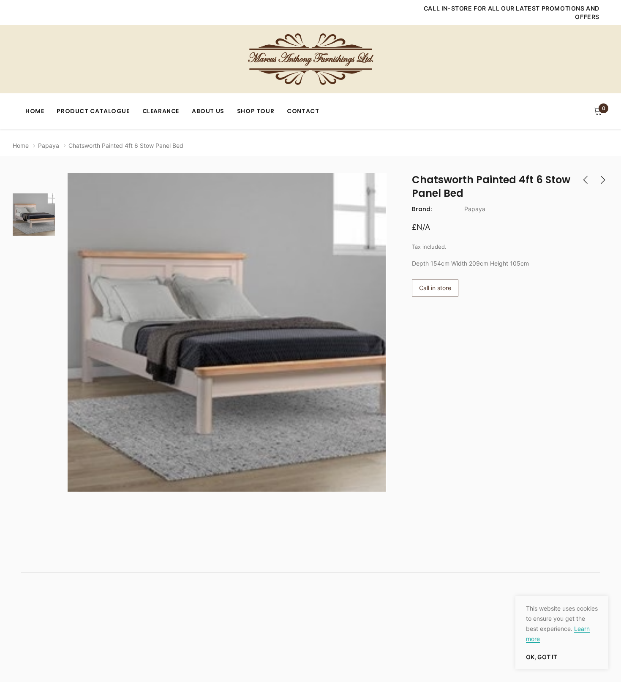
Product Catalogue (93, 111)
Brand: (422, 209)
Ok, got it (541, 657)
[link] (34, 214)
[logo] (310, 59)
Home (34, 111)
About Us (208, 111)
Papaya (48, 145)
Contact (303, 111)
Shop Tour (255, 111)
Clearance (160, 111)
